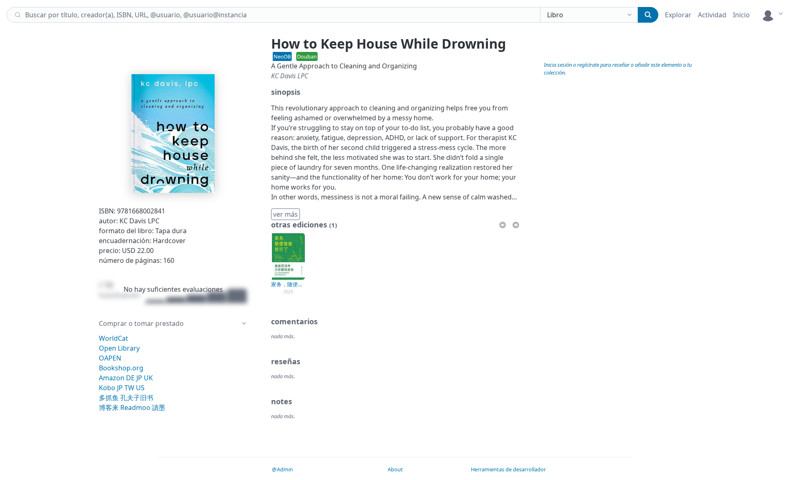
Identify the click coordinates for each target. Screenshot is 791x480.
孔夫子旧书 (136, 397)
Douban (307, 56)
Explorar (678, 14)
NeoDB (282, 56)
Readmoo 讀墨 (142, 407)
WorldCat (113, 338)
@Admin (282, 469)
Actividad (712, 14)
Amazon (111, 377)
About (395, 469)
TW (129, 387)
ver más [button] (285, 214)
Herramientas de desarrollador (508, 469)
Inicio (741, 14)
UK (148, 377)
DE (130, 377)
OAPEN (110, 358)
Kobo (107, 387)
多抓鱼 (109, 397)
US (140, 387)
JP (139, 377)
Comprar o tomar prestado (141, 323)
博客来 (109, 407)
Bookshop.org (121, 367)
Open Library (119, 348)
